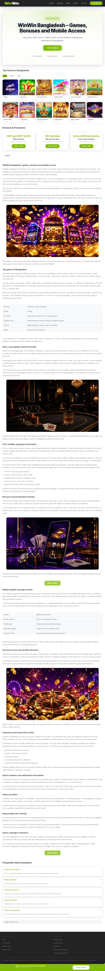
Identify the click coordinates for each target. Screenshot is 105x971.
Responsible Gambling (61, 950)
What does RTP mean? (12, 869)
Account (84, 3)
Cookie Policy (58, 943)
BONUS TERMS (18, 146)
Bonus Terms (6, 946)
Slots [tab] (19, 76)
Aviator (75, 3)
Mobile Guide (6, 950)
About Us (56, 946)
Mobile (68, 3)
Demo (10, 89)
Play (10, 85)
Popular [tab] (11, 76)
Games (51, 3)
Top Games (6, 943)
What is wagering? (10, 900)
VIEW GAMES (96, 3)
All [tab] (5, 76)
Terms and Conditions (60, 953)
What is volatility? (10, 880)
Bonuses (60, 3)
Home (4, 939)
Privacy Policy (58, 939)
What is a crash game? (12, 910)
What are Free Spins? (11, 890)
